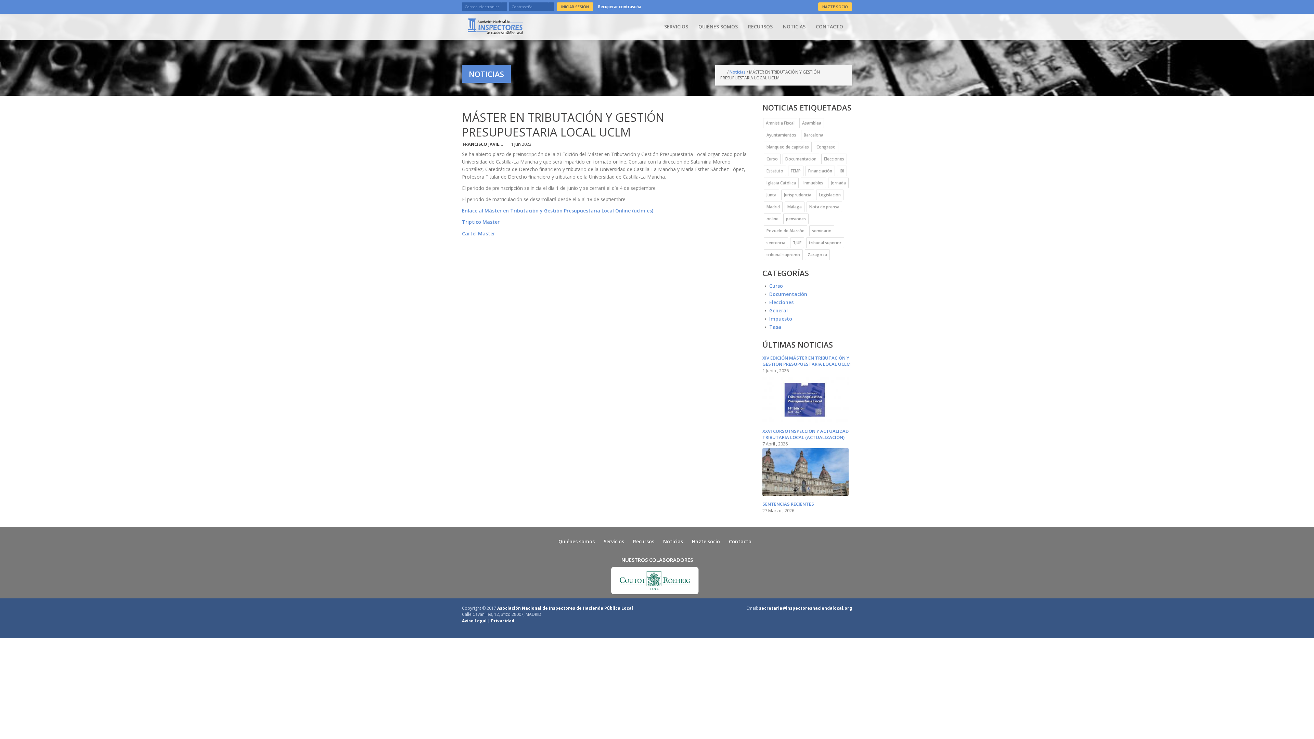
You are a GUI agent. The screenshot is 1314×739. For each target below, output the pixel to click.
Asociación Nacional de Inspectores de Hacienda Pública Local (565, 608)
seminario (822, 231)
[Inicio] (495, 26)
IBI (842, 171)
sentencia (775, 243)
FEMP (796, 171)
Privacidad (502, 621)
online (772, 219)
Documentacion (800, 159)
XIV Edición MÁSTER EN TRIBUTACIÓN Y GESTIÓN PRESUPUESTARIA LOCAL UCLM (806, 361)
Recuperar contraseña (619, 7)
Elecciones (834, 159)
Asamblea (811, 123)
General (778, 310)
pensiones (796, 219)
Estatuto (774, 171)
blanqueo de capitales (787, 147)
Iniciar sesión (575, 6)
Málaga (794, 207)
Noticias (794, 26)
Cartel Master (478, 233)
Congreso (826, 147)
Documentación (788, 294)
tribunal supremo (783, 255)
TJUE (797, 243)
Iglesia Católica (781, 183)
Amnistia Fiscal (780, 123)
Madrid (773, 207)
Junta (771, 195)
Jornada (838, 183)
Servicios (676, 26)
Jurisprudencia (797, 195)
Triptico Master (481, 222)
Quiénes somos (718, 26)
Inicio (723, 72)
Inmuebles (813, 183)
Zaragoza (817, 255)
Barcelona (813, 135)
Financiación (820, 171)
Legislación (830, 195)
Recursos (760, 26)
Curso (772, 159)
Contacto (829, 26)
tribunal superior (825, 243)
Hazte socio (706, 541)
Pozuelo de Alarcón (785, 231)
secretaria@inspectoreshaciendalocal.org (805, 608)
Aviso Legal (474, 621)
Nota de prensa (824, 207)
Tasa (775, 327)
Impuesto (780, 318)
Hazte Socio (835, 6)
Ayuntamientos (781, 135)
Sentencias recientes (788, 504)
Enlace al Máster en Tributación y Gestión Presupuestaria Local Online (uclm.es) (557, 210)
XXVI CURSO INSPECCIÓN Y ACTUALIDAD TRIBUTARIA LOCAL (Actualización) (805, 434)
